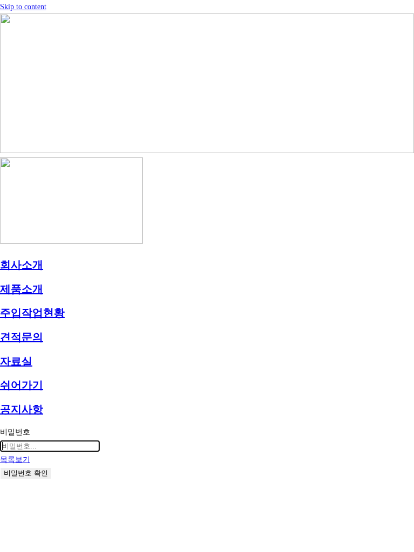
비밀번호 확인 (26, 473)
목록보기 (15, 460)
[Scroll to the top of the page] (3, 486)
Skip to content (23, 7)
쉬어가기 (21, 385)
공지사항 (21, 409)
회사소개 (21, 265)
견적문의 (21, 337)
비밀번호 (15, 432)
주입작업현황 (32, 313)
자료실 (16, 361)
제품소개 (21, 289)
